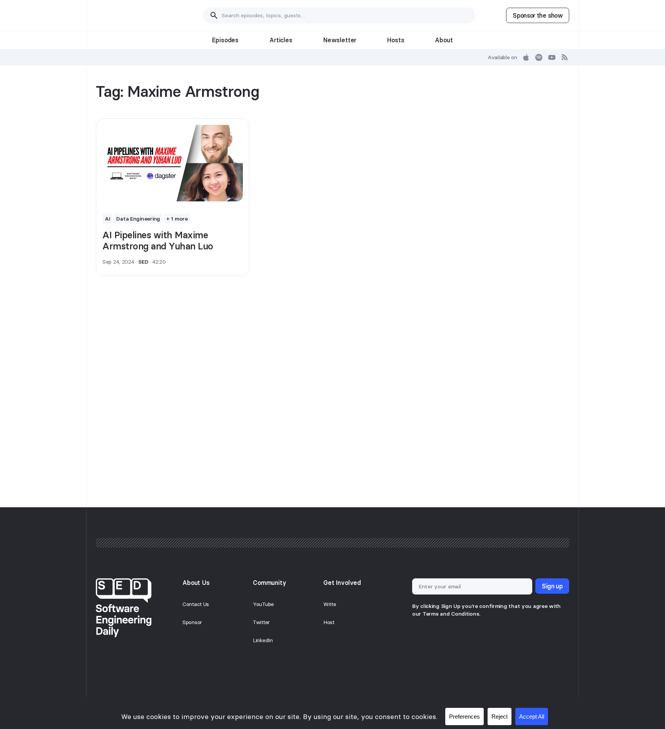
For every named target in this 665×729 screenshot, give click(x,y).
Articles (280, 40)
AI (107, 218)
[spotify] (539, 57)
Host (328, 622)
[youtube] (552, 57)
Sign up (552, 586)
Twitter (261, 622)
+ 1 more (177, 218)
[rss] (565, 57)
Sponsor (192, 622)
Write (329, 604)
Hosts (395, 40)
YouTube (263, 604)
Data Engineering (138, 218)
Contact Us (195, 604)
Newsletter (339, 40)
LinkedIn (263, 640)
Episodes (225, 40)
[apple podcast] (526, 57)
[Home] (134, 15)
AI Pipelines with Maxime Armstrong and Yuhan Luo (157, 240)
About (444, 40)
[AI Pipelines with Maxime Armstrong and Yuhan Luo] (172, 163)
